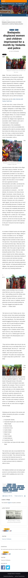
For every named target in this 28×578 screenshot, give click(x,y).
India (19, 487)
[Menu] (1, 15)
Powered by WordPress (8, 576)
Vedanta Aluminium (13, 490)
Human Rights (13, 487)
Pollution (16, 489)
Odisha (10, 489)
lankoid (17, 51)
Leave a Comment (7, 492)
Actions (9, 484)
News (14, 484)
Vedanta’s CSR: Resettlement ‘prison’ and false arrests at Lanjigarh (8, 495)
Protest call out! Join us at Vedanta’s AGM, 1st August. (20, 495)
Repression (6, 490)
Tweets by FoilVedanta (6, 539)
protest (21, 489)
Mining (23, 487)
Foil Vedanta (6, 487)
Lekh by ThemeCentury (19, 576)
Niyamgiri (5, 489)
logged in (10, 502)
